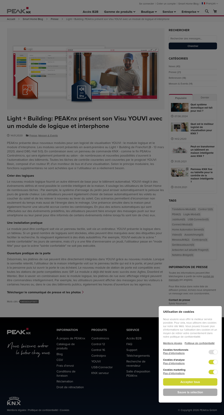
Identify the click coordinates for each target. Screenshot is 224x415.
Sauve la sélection (190, 392)
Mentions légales (172, 343)
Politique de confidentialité (200, 343)
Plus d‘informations (174, 353)
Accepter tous (190, 382)
